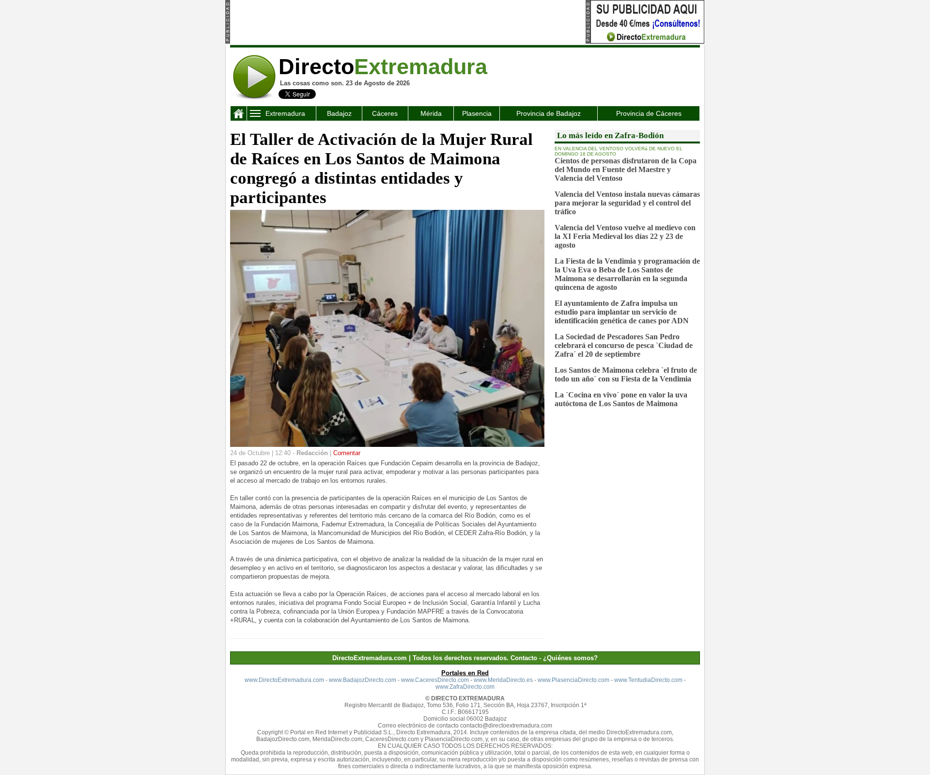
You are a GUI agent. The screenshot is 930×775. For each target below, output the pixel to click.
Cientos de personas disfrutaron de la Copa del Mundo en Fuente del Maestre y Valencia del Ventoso (626, 169)
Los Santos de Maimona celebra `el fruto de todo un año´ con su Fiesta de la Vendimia (626, 374)
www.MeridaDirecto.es (503, 680)
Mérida (431, 113)
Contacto (524, 658)
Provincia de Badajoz (548, 113)
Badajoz (339, 113)
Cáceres (385, 113)
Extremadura (285, 113)
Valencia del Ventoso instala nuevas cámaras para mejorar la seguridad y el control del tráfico (627, 203)
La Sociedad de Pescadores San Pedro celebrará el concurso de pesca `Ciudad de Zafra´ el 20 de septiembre (624, 345)
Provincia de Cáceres (649, 113)
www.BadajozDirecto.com (362, 680)
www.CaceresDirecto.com (435, 680)
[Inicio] (238, 115)
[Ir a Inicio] (254, 98)
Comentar (346, 453)
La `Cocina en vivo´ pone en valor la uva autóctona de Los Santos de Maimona (621, 399)
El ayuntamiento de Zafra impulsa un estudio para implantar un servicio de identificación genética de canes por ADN (622, 312)
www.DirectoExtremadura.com (284, 680)
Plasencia (477, 113)
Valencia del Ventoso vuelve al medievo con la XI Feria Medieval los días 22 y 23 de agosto (625, 236)
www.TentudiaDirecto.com (648, 680)
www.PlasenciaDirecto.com (573, 680)
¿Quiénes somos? (570, 658)
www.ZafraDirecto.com (465, 686)
